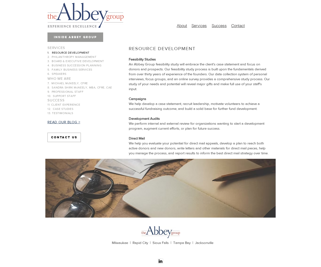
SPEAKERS (59, 74)
